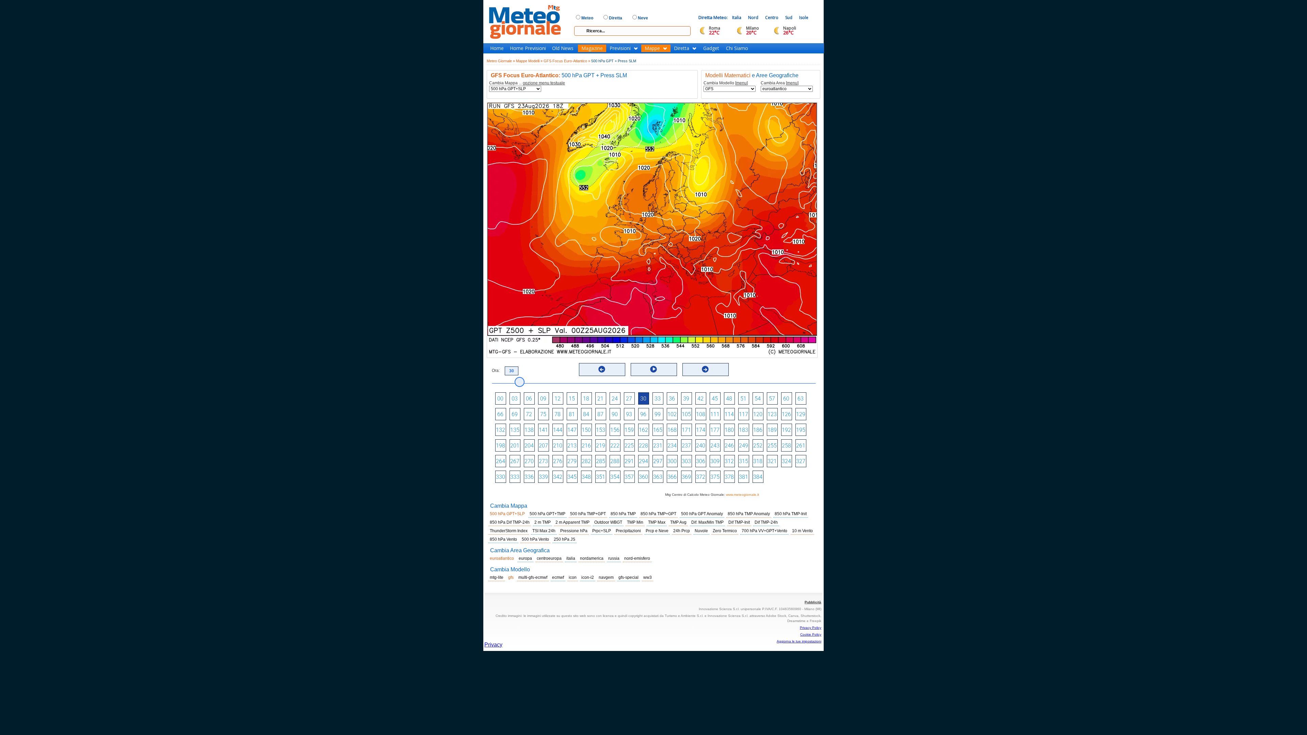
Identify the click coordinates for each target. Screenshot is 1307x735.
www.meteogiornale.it (742, 494)
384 (757, 477)
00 (500, 398)
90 (615, 414)
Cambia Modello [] (726, 83)
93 (629, 414)
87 (600, 414)
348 (586, 477)
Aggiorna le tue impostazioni (799, 641)
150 (586, 430)
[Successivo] (705, 369)
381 (743, 477)
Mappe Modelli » (529, 61)
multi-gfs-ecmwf (532, 577)
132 (500, 430)
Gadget (711, 48)
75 (543, 414)
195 (800, 430)
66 (500, 414)
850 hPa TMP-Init (791, 513)
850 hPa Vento (503, 539)
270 (529, 461)
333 (514, 477)
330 (500, 477)
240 (700, 445)
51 (743, 398)
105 (686, 414)
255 (772, 445)
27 (629, 398)
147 (572, 430)
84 (586, 414)
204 (529, 445)
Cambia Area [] (779, 83)
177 (715, 430)
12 (557, 398)
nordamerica (591, 558)
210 (557, 445)
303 (686, 461)
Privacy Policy (810, 628)
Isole (803, 17)
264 (500, 461)
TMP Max (656, 522)
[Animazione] (653, 369)
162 (643, 430)
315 (743, 461)
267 (514, 461)
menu (741, 83)
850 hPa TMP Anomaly (749, 513)
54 (758, 398)
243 (715, 445)
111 (715, 414)
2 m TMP (542, 522)
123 (772, 414)
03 (515, 398)
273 (543, 461)
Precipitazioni (628, 530)
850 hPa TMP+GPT (658, 513)
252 (757, 445)
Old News (563, 48)
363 (657, 477)
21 (600, 398)
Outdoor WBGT (608, 522)
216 (586, 445)
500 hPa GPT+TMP (547, 513)
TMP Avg (678, 522)
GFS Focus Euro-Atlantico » (567, 61)
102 (672, 414)
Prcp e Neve (657, 530)
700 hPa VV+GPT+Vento (764, 530)
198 (500, 445)
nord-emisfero (637, 558)
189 (772, 430)
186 (757, 430)
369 (686, 477)
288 (614, 461)
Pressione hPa (573, 530)
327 (800, 461)
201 (514, 445)
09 (543, 398)
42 (700, 398)
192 (786, 430)
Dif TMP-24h (766, 522)
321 (772, 461)
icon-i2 (587, 577)
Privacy (493, 645)
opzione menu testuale (544, 83)
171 (686, 430)
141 (543, 430)
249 (743, 445)
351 (600, 477)
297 (657, 461)
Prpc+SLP (601, 530)
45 (715, 398)
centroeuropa (549, 558)
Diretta (681, 48)
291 (629, 461)
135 (514, 430)
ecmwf (558, 577)
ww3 (647, 577)
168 (672, 430)
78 (557, 414)
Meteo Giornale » (501, 61)
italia (570, 558)
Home (497, 48)
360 (643, 477)
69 (515, 414)
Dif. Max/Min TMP (707, 522)
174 (700, 430)
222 (614, 445)
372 (700, 477)
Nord (753, 17)
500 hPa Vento (535, 539)
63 (800, 398)
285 (600, 461)
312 (729, 461)
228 (643, 445)
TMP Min (635, 522)
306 (700, 461)
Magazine (592, 48)
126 (786, 414)
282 (586, 461)
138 (529, 430)
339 (543, 477)
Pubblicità (813, 602)
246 (729, 445)
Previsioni (620, 48)
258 (786, 445)
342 (557, 477)
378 (729, 477)
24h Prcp (681, 530)
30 (643, 398)
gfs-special (628, 577)
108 (700, 414)
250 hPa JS (564, 539)
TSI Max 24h (543, 530)
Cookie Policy (810, 634)
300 (672, 461)
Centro (771, 17)
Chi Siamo (737, 48)
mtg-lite (496, 577)
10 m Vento (802, 530)
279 (572, 461)
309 (715, 461)
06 (529, 398)
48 (729, 398)
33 (658, 398)
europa (525, 558)
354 (614, 477)
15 (572, 398)
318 (757, 461)
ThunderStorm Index (509, 530)
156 (614, 430)
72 (529, 414)
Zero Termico (725, 530)
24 (615, 398)
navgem (606, 577)
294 (643, 461)
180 (729, 430)
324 (786, 461)
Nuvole (701, 530)
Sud (788, 17)
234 (672, 445)
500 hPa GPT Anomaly (702, 513)
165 (657, 430)
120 (757, 414)
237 (686, 445)
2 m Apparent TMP (572, 522)
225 (629, 445)
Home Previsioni (528, 48)
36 (672, 398)
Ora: (496, 370)
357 (629, 477)
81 (572, 414)
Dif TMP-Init (739, 522)
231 (657, 445)
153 (600, 430)
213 (572, 445)
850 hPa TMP (623, 513)
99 (658, 414)
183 (743, 430)
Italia (736, 17)
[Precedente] (601, 369)
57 (772, 398)
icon (573, 577)
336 (529, 477)
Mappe (652, 48)
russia (613, 558)
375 (715, 477)
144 (557, 430)
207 (543, 445)
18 (586, 398)
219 (600, 445)
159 (629, 430)
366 (672, 477)
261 (800, 445)
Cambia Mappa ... (527, 83)
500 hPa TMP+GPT (588, 513)
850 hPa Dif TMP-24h (510, 522)
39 (686, 398)
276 (557, 461)
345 (572, 477)
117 (743, 414)
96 (643, 414)
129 (800, 414)
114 (729, 414)
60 (786, 398)
